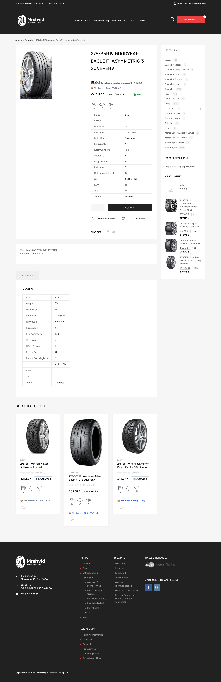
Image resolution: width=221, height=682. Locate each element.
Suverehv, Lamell (173, 74)
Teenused (117, 20)
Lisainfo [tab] (27, 275)
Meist (142, 20)
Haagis (168, 128)
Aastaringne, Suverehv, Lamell (179, 133)
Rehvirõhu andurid (96, 598)
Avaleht (78, 20)
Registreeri (200, 3)
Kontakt (132, 20)
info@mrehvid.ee (29, 593)
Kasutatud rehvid (96, 603)
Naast (167, 94)
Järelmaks (88, 639)
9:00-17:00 (25, 3)
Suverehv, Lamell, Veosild (177, 69)
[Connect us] (148, 587)
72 (126, 167)
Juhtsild (169, 123)
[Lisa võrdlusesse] (54, 419)
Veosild (168, 60)
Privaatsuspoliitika (92, 658)
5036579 (60, 3)
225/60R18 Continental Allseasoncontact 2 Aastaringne (189, 205)
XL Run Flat (131, 179)
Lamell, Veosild (172, 99)
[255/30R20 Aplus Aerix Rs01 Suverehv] (171, 234)
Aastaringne (171, 147)
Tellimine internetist (93, 634)
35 (126, 120)
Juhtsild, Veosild (173, 113)
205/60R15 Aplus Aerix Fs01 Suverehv (190, 242)
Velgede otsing (101, 20)
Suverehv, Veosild (173, 65)
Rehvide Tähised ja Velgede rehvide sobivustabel (125, 598)
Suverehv (29, 40)
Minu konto (120, 563)
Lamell (23, 460)
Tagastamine (89, 649)
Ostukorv (119, 568)
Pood (87, 20)
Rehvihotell (93, 608)
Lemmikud (120, 573)
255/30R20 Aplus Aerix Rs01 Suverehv (190, 225)
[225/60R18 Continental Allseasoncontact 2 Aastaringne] (171, 211)
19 (126, 126)
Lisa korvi (130, 207)
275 (127, 115)
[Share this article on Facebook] (107, 232)
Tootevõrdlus (121, 577)
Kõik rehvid (170, 108)
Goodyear (130, 196)
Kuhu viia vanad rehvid (126, 590)
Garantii (87, 644)
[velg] (171, 195)
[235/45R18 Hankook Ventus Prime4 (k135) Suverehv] (171, 268)
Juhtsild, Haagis (172, 118)
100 (127, 149)
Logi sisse (188, 3)
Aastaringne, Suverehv (176, 138)
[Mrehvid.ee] (30, 26)
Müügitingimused (91, 653)
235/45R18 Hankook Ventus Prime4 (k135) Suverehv (190, 260)
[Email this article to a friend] (113, 232)
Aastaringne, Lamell (174, 142)
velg (182, 185)
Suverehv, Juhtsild (174, 79)
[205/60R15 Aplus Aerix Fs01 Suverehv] (171, 251)
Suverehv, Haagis (173, 84)
